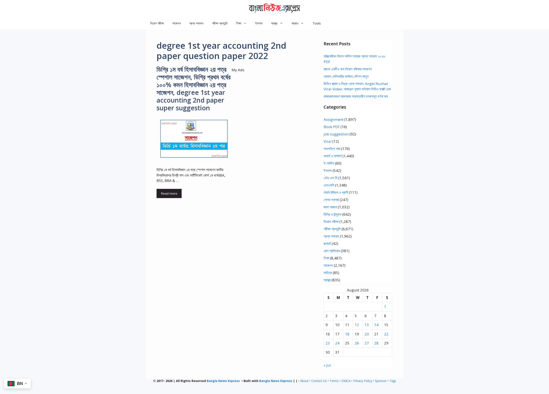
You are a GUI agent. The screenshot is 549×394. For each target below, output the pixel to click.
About (304, 381)
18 (347, 334)
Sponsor (380, 381)
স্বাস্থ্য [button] (274, 23)
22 (386, 334)
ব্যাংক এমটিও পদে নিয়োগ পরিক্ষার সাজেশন (348, 69)
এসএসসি (329, 185)
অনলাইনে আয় (332, 148)
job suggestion (336, 134)
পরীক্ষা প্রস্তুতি (220, 23)
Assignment (334, 119)
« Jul (327, 365)
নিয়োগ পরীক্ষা (157, 23)
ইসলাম (258, 23)
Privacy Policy (362, 381)
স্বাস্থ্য (327, 279)
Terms (334, 381)
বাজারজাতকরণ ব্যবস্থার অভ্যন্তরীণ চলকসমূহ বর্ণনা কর (356, 96)
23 (328, 343)
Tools (316, 23)
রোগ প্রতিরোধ (332, 250)
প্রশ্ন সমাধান (196, 23)
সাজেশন (176, 23)
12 (357, 324)
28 (376, 343)
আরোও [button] (295, 23)
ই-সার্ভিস (329, 163)
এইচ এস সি (331, 177)
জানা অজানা (330, 207)
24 (337, 343)
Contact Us (319, 381)
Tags (392, 381)
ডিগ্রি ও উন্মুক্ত (332, 214)
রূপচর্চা (327, 243)
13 (367, 324)
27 (367, 343)
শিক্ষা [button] (238, 23)
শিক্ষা (326, 258)
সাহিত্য (328, 272)
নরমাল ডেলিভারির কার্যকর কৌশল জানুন (346, 76)
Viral (328, 141)
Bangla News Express (223, 381)
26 (357, 343)
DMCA (345, 381)
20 (367, 334)
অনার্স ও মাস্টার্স (333, 155)
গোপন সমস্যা (331, 199)
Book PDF (332, 126)
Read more (169, 193)
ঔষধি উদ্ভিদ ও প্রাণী (336, 192)
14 (376, 324)
